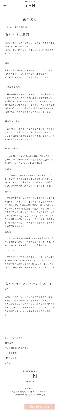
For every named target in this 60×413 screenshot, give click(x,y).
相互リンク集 (11, 358)
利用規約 (9, 342)
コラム (8, 363)
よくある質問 (11, 352)
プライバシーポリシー (15, 337)
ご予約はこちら (41, 406)
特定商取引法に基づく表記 (17, 347)
